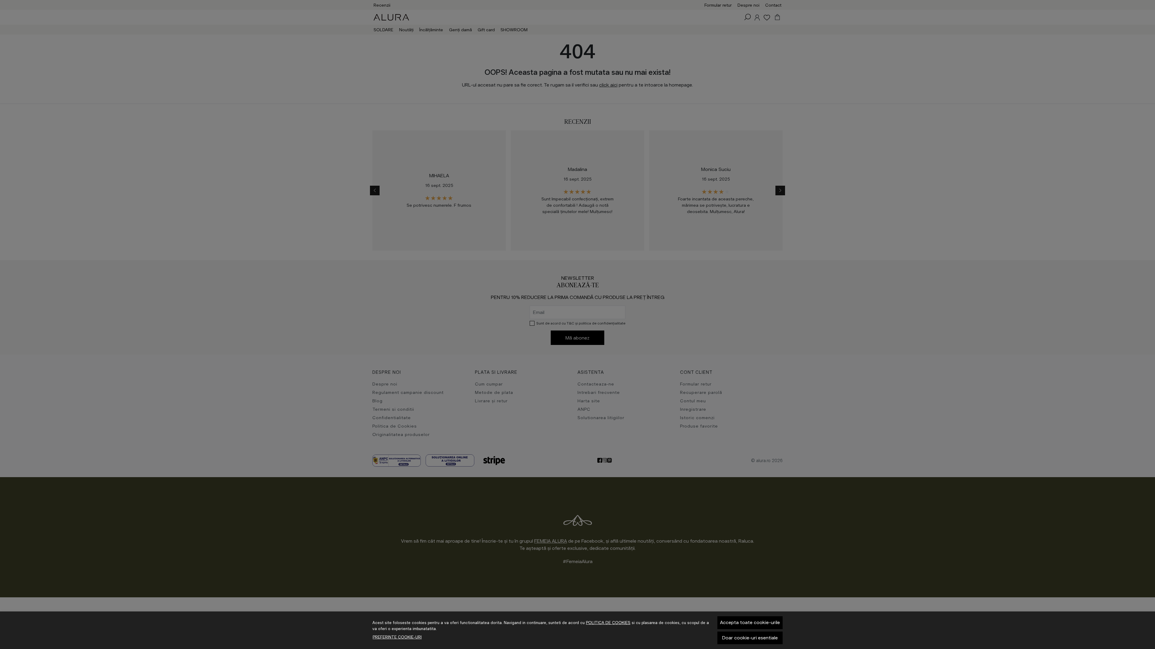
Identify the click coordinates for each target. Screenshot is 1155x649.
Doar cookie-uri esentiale (750, 638)
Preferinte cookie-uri (397, 637)
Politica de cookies (608, 622)
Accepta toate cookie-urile (750, 622)
